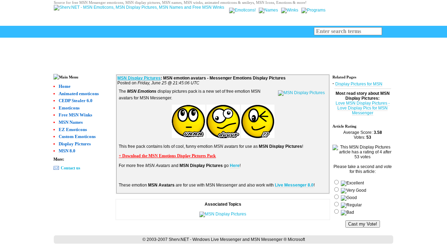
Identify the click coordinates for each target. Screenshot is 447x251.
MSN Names (71, 122)
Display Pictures (75, 143)
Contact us (70, 168)
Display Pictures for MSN (358, 84)
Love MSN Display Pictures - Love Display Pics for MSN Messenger (363, 108)
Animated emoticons (79, 93)
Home (65, 86)
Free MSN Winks (75, 114)
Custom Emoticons (77, 136)
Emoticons (69, 108)
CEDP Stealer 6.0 (76, 100)
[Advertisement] (223, 53)
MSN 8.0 (67, 150)
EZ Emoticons (73, 129)
